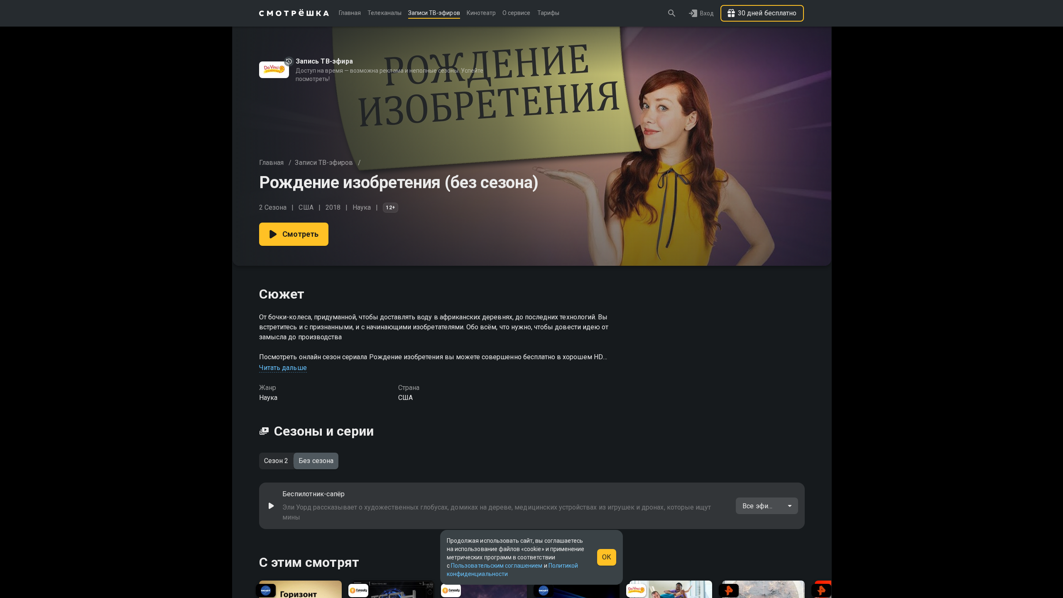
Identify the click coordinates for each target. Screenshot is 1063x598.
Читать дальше (283, 368)
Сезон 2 (276, 461)
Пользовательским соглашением (496, 565)
